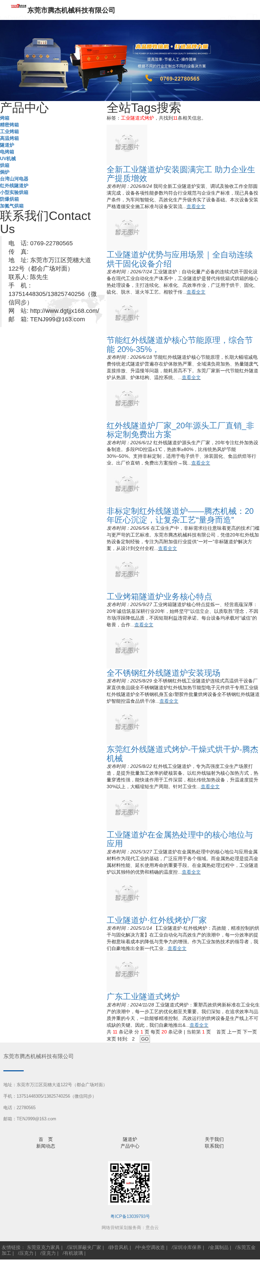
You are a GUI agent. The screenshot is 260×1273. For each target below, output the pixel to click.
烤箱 (4, 118)
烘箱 (4, 165)
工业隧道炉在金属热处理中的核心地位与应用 (180, 839)
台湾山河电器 (14, 178)
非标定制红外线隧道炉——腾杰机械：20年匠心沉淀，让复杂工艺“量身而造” (180, 515)
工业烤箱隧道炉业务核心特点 (159, 596)
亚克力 (49, 1253)
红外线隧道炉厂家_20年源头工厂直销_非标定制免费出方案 (180, 430)
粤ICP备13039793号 (130, 1216)
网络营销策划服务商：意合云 (130, 1227)
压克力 (26, 1253)
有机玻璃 (73, 1253)
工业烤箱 (9, 131)
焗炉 (4, 172)
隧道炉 (7, 145)
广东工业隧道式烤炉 (143, 996)
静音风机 (118, 1247)
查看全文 (196, 206)
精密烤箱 (9, 124)
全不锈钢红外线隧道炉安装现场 (163, 672)
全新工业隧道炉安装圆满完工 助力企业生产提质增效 (181, 174)
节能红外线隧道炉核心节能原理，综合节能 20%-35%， (180, 344)
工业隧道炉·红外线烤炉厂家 (157, 920)
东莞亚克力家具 (43, 1247)
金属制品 (219, 1247)
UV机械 (8, 158)
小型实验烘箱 (14, 192)
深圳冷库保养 (187, 1247)
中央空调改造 (150, 1247)
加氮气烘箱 (12, 205)
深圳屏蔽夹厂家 (84, 1247)
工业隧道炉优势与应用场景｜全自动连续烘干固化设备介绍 (180, 259)
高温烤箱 (9, 138)
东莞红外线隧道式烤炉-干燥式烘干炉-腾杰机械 (182, 754)
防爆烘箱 (9, 199)
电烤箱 (7, 151)
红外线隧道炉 (14, 185)
